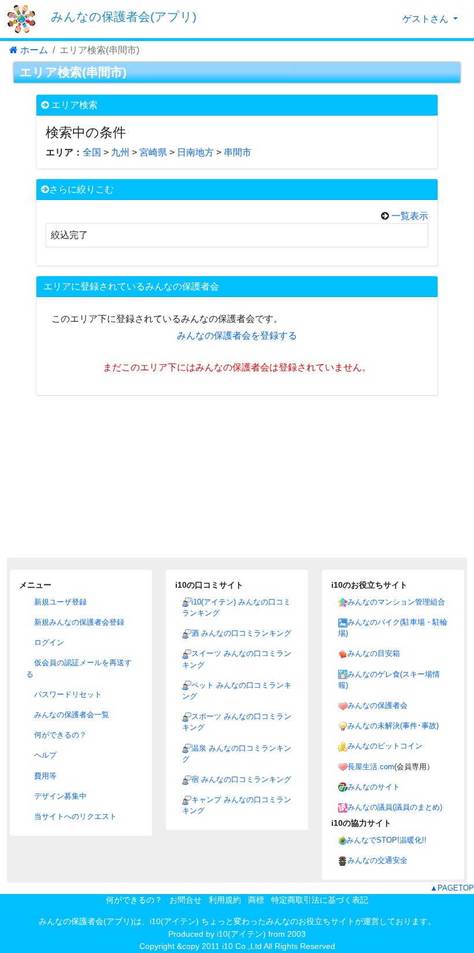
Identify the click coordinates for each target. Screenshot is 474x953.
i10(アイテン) (241, 934)
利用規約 (225, 899)
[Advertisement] (237, 477)
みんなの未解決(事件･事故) (393, 725)
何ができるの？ (59, 734)
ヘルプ (44, 755)
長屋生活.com (370, 766)
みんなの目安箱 (373, 653)
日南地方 (195, 152)
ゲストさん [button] (426, 19)
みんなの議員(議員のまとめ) (394, 807)
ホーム (33, 50)
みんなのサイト (373, 787)
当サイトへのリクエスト (74, 816)
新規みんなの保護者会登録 (78, 622)
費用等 (44, 776)
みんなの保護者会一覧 (70, 714)
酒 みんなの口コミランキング (241, 633)
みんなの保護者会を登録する (237, 335)
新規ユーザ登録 (59, 602)
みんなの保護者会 (377, 705)
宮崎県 (153, 152)
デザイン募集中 (59, 796)
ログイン (48, 642)
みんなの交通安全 (377, 860)
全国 (92, 152)
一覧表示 (408, 216)
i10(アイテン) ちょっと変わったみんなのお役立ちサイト (252, 921)
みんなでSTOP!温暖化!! (386, 840)
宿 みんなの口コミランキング (241, 779)
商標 (256, 899)
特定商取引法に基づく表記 (319, 899)
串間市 (237, 152)
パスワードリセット (67, 694)
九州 (120, 152)
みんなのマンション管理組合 (396, 602)
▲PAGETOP (452, 888)
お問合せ (185, 899)
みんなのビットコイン (385, 745)
